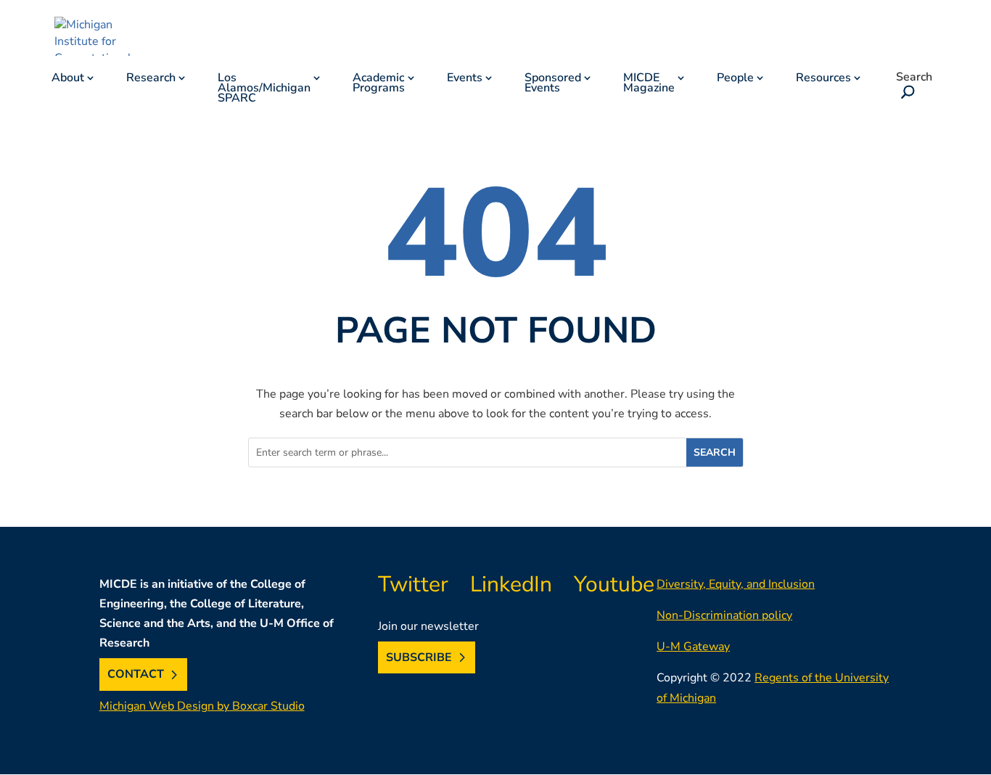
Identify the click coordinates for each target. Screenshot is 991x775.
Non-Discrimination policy (724, 615)
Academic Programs (379, 84)
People (735, 79)
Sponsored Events (553, 84)
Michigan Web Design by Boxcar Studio (202, 706)
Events (464, 79)
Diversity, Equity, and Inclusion (736, 584)
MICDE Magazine (649, 84)
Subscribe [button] (419, 657)
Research (151, 79)
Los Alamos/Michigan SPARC (264, 89)
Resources (823, 79)
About (68, 79)
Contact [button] (135, 675)
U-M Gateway (693, 647)
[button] (905, 94)
